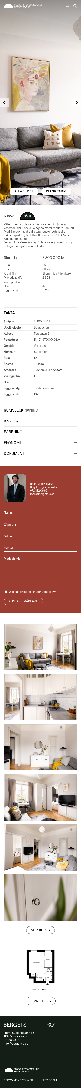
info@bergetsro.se (16, 1043)
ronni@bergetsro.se (42, 494)
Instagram (49, 1080)
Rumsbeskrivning (21, 410)
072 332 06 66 (38, 490)
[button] (4, 102)
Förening (13, 432)
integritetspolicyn (45, 592)
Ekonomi (12, 442)
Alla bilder (24, 191)
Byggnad (12, 421)
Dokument (14, 453)
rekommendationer (18, 1080)
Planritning (56, 191)
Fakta (9, 313)
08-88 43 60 (12, 1040)
